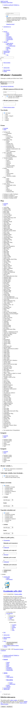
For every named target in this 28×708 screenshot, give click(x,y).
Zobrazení (6, 561)
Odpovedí (6, 547)
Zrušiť (5, 571)
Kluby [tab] (4, 129)
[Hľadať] (1, 60)
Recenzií (5, 554)
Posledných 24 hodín (10, 487)
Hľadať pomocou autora (9, 107)
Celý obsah (7, 113)
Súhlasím (3, 706)
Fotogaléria (8, 36)
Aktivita (5, 42)
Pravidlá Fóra (9, 38)
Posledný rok (8, 492)
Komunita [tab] (5, 128)
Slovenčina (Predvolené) (12, 642)
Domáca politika (18, 594)
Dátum (7, 578)
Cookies (5, 646)
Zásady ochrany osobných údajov (11, 645)
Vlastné (7, 494)
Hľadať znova (4, 83)
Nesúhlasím (9, 706)
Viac (7, 40)
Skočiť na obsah (4, 1)
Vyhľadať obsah (7, 570)
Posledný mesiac (9, 490)
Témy (6, 114)
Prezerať (5, 31)
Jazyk (4, 641)
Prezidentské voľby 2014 (12, 591)
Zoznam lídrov (9, 39)
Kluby (7, 32)
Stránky (7, 120)
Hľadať (8, 47)
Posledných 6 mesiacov (10, 491)
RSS (4, 632)
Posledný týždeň (9, 488)
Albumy (7, 118)
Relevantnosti (9, 579)
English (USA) (10, 644)
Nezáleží (7, 485)
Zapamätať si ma (10, 17)
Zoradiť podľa (6, 576)
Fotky (6, 117)
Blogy (7, 35)
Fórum (7, 34)
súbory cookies (13, 700)
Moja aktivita (9, 44)
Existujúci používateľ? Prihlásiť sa (11, 5)
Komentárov (6, 540)
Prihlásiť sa (9, 21)
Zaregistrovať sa (7, 26)
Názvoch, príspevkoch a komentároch (13, 468)
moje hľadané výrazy (11, 476)
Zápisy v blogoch (9, 116)
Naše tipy (8, 48)
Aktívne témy (12, 45)
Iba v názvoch (8, 470)
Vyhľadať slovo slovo (15, 96)
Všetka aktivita (9, 43)
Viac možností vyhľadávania (7, 86)
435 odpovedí (9, 613)
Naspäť (8, 662)
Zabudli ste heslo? (10, 24)
